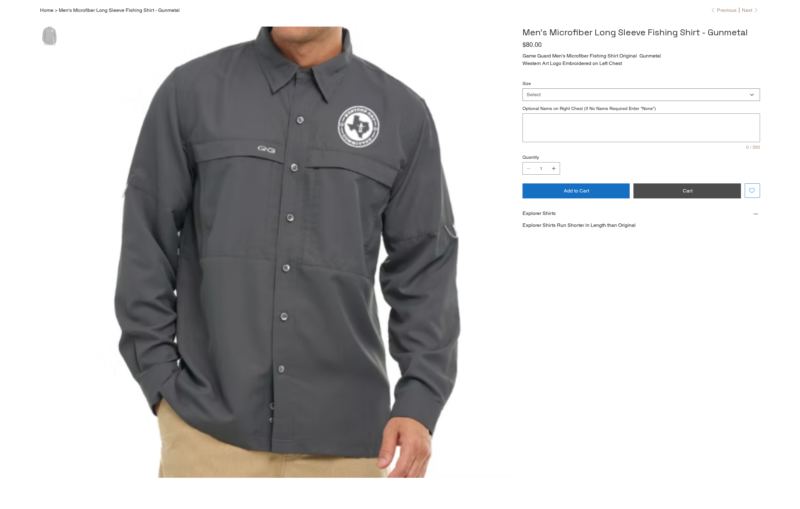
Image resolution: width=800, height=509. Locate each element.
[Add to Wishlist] (752, 190)
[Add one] (554, 168)
